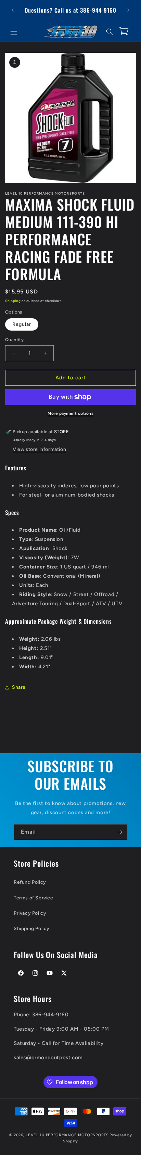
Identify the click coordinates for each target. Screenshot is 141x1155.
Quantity (14, 339)
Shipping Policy (32, 928)
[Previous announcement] (12, 10)
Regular (21, 324)
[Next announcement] (128, 10)
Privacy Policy (30, 913)
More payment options (70, 413)
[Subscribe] (119, 832)
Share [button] (19, 687)
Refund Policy (30, 882)
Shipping (13, 301)
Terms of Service (33, 898)
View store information (39, 449)
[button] (13, 31)
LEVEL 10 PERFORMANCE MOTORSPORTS (67, 1135)
